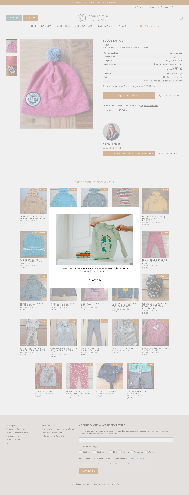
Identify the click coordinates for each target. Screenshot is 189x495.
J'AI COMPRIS (94, 280)
